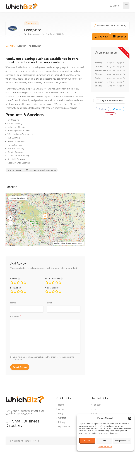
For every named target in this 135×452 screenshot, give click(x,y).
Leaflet (56, 243)
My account (64, 426)
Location (21, 46)
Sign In (115, 6)
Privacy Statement (105, 447)
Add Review (35, 46)
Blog (60, 413)
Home (61, 405)
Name (13, 303)
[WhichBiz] (22, 6)
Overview (10, 46)
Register (97, 405)
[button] (129, 418)
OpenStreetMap (68, 243)
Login (95, 409)
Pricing (61, 422)
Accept (87, 441)
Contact (62, 418)
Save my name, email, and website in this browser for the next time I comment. (44, 358)
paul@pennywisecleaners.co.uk (42, 170)
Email (50, 303)
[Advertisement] (110, 147)
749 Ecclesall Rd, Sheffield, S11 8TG (45, 34)
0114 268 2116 (16, 170)
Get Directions (19, 198)
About (61, 409)
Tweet (118, 109)
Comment (15, 316)
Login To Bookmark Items (112, 100)
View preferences (122, 441)
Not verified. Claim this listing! (112, 25)
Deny (104, 441)
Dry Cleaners (31, 23)
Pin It (111, 115)
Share (103, 109)
